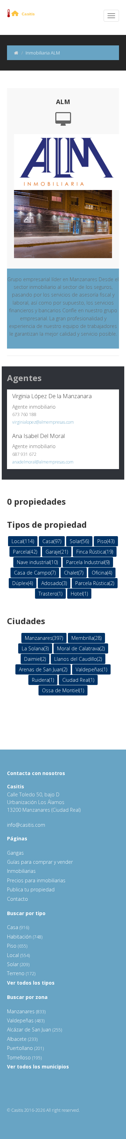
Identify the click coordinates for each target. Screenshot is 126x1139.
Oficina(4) (102, 572)
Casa (18, 927)
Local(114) (23, 541)
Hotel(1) (79, 593)
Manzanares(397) (44, 638)
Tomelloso (24, 1057)
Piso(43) (105, 541)
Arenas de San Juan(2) (43, 669)
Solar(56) (79, 541)
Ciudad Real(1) (78, 680)
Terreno (21, 973)
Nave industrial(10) (37, 562)
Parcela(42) (25, 551)
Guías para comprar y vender (40, 862)
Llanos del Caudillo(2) (78, 659)
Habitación (24, 936)
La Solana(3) (35, 648)
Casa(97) (51, 541)
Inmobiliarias (21, 871)
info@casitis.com (26, 825)
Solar (18, 964)
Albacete (22, 1039)
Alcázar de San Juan (34, 1029)
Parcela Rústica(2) (94, 583)
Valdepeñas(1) (91, 669)
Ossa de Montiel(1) (63, 690)
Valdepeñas (25, 1020)
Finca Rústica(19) (94, 551)
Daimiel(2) (35, 659)
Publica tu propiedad (31, 889)
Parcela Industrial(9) (88, 562)
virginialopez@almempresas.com (43, 422)
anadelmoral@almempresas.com (43, 462)
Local (18, 955)
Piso (17, 945)
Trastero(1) (50, 593)
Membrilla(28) (86, 638)
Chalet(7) (73, 572)
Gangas (15, 852)
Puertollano (25, 1048)
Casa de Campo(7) (35, 572)
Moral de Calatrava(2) (81, 648)
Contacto (17, 899)
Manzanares (26, 1011)
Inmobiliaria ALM (43, 53)
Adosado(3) (54, 583)
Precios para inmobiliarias (36, 880)
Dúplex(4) (22, 583)
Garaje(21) (57, 551)
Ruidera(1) (43, 680)
